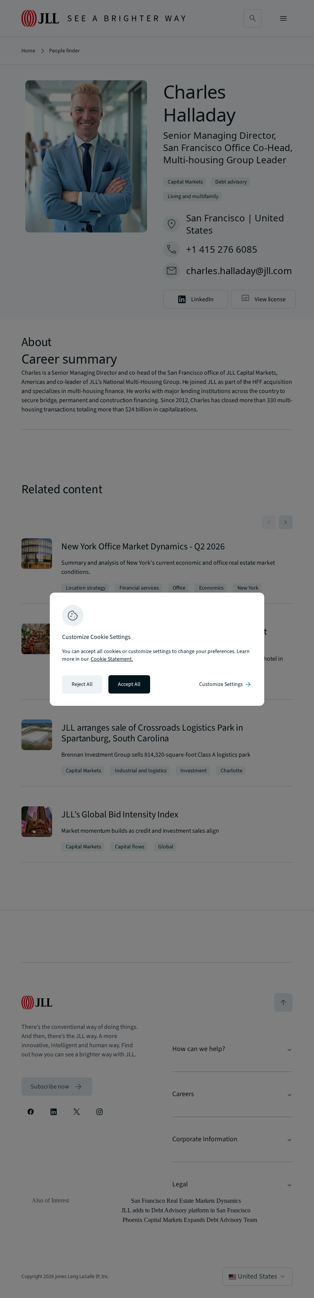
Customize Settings (225, 684)
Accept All (129, 684)
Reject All (82, 684)
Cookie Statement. (112, 659)
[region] (157, 649)
